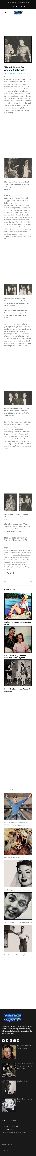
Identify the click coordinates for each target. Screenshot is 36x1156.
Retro (19, 564)
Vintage (22, 567)
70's (5, 550)
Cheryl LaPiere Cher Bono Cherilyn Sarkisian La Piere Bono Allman (18, 552)
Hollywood (19, 73)
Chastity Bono (11, 550)
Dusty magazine (25, 555)
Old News (13, 562)
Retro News (25, 564)
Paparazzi (7, 564)
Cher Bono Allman (21, 550)
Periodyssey (13, 564)
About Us (5, 1150)
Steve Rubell (15, 567)
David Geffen (16, 555)
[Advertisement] (18, 23)
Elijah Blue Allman (9, 557)
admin (27, 73)
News (24, 559)
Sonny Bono (7, 567)
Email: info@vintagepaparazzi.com (14, 1132)
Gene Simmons (20, 557)
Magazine (19, 559)
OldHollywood (21, 562)
